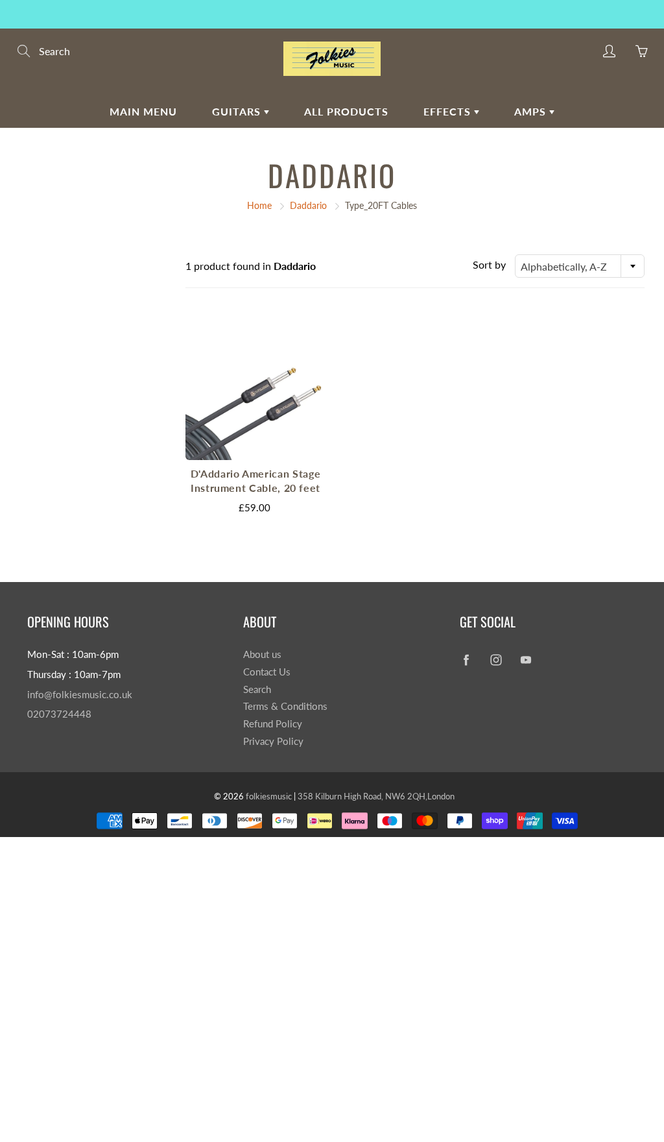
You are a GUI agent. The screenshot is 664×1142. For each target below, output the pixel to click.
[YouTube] (526, 659)
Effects (448, 111)
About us (262, 654)
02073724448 (59, 714)
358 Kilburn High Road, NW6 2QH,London (376, 796)
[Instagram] (496, 659)
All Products (346, 111)
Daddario (308, 205)
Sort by (489, 264)
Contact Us (266, 671)
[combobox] (580, 266)
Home (259, 205)
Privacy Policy (273, 741)
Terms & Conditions (285, 706)
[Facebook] (466, 659)
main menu (143, 111)
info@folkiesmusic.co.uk (79, 694)
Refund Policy (272, 723)
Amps (531, 111)
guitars (238, 111)
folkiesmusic (269, 796)
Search (257, 689)
